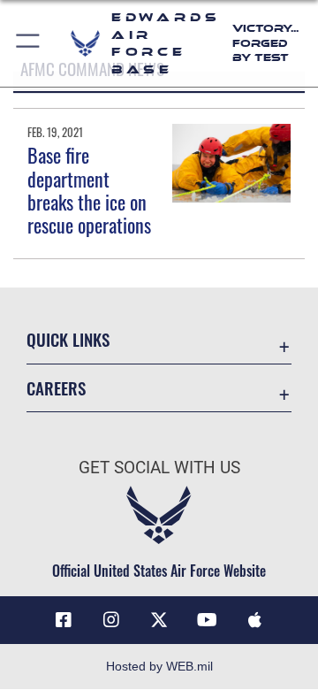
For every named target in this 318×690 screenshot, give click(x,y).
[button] (28, 43)
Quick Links (68, 339)
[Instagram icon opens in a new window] (111, 620)
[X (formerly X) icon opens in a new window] (159, 620)
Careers (56, 388)
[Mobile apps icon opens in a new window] (254, 620)
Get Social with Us (159, 467)
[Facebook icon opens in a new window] (63, 620)
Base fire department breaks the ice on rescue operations (89, 190)
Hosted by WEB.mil (159, 666)
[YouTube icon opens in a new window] (206, 620)
